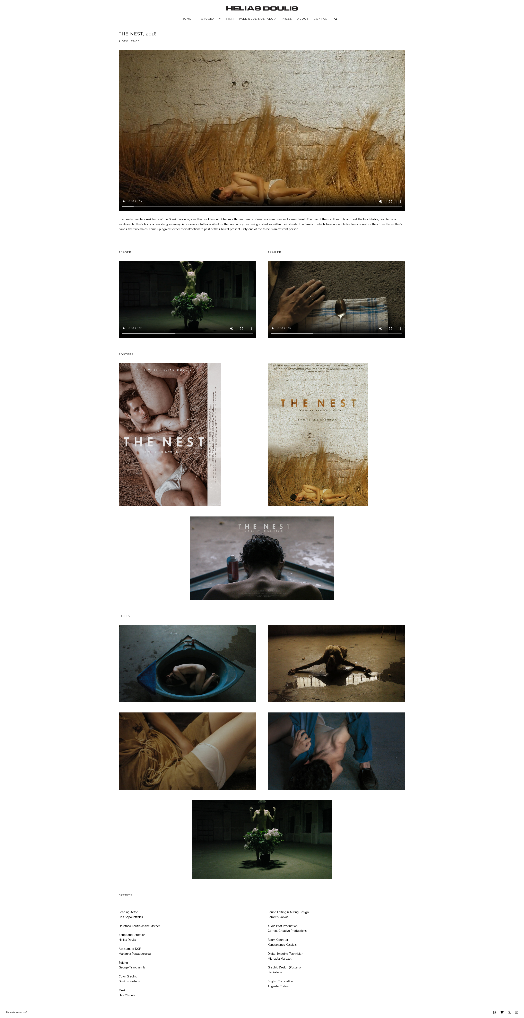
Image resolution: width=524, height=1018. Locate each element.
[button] (335, 18)
